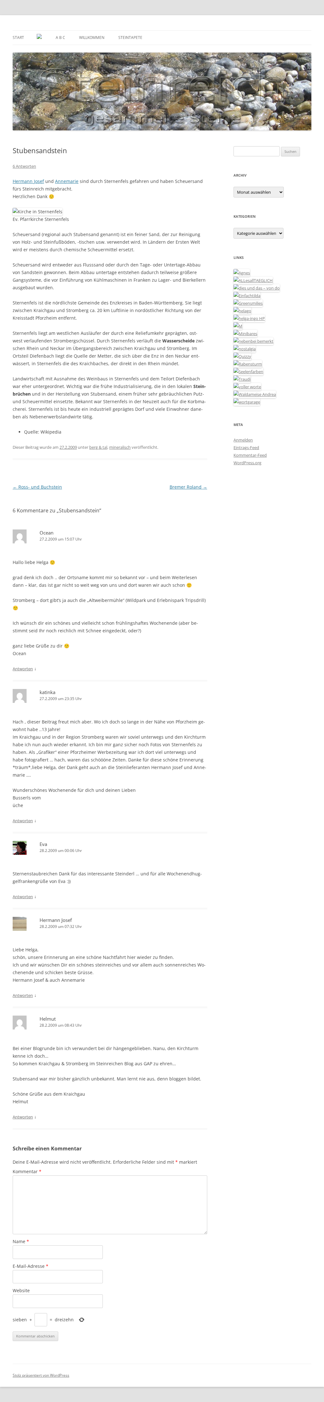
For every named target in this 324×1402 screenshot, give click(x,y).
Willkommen (91, 37)
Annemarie (66, 181)
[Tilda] (247, 295)
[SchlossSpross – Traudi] (242, 379)
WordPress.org (247, 463)
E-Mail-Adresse (30, 1266)
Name (21, 1241)
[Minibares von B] (245, 333)
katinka (47, 692)
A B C (60, 37)
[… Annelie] (253, 341)
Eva (43, 844)
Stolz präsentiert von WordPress (41, 1375)
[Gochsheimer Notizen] (242, 311)
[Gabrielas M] (238, 326)
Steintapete (130, 37)
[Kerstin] (245, 349)
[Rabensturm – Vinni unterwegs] (248, 364)
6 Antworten (24, 166)
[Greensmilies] (248, 303)
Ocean (46, 532)
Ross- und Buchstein (37, 487)
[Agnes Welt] (242, 273)
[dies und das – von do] (257, 288)
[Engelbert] (253, 280)
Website (21, 1290)
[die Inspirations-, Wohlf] (248, 371)
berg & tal (98, 447)
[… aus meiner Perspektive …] (255, 394)
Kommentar (27, 1171)
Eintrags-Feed (246, 447)
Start (18, 37)
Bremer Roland (188, 487)
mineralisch (120, 447)
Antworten (23, 669)
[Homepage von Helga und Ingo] (249, 318)
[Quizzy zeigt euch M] (242, 356)
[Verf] (247, 402)
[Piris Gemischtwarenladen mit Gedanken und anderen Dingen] (247, 387)
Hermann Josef (28, 181)
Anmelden (243, 440)
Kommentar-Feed (250, 455)
